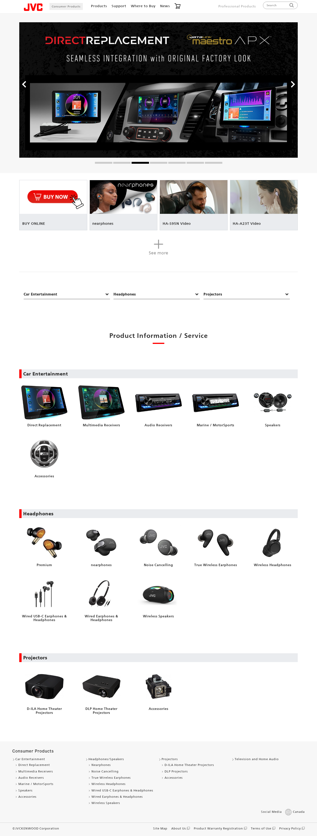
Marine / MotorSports (35, 784)
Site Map (160, 828)
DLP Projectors (176, 771)
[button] (24, 85)
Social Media (271, 811)
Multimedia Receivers (35, 771)
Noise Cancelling (105, 771)
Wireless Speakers (105, 803)
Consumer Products (66, 6)
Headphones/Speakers (106, 759)
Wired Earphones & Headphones (117, 796)
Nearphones (101, 765)
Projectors (213, 294)
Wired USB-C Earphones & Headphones (122, 790)
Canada (299, 812)
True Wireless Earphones (111, 777)
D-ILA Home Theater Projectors (189, 765)
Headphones (124, 294)
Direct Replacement (34, 765)
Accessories (27, 796)
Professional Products (237, 6)
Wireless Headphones (108, 784)
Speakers (25, 790)
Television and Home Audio (257, 759)
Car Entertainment (40, 294)
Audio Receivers (31, 777)
